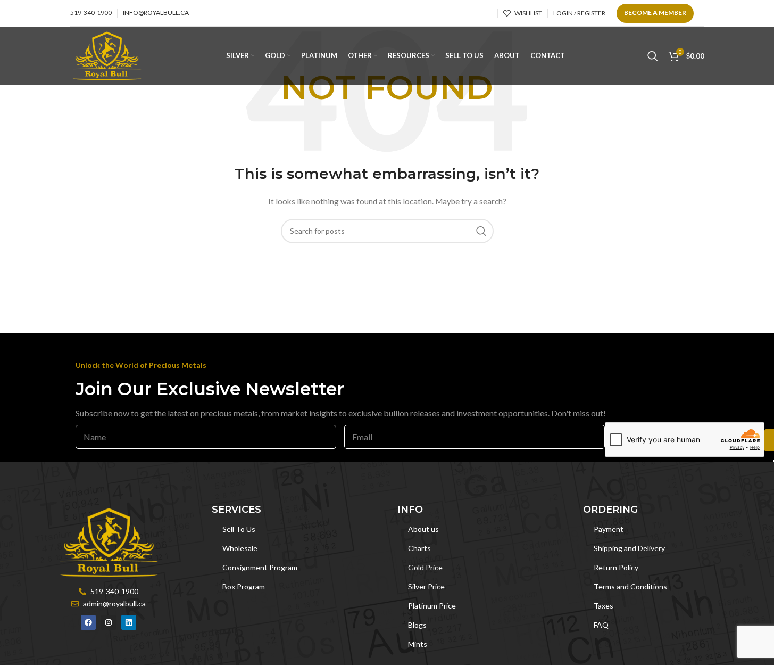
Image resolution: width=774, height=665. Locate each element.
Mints (417, 643)
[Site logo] (107, 55)
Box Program (243, 586)
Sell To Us (238, 528)
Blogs (417, 624)
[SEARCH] (481, 231)
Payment (608, 528)
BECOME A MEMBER (655, 13)
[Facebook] (88, 622)
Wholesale (239, 548)
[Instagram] (108, 622)
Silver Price (426, 586)
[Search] (652, 56)
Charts (419, 548)
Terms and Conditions (630, 586)
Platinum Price (432, 605)
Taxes (603, 605)
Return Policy (616, 567)
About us (423, 528)
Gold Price (425, 567)
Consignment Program (259, 567)
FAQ (601, 624)
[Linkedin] (128, 622)
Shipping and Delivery (629, 548)
